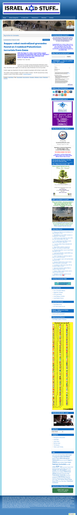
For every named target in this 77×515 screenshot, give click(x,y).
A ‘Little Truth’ (24, 17)
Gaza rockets (60, 462)
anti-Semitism (65, 457)
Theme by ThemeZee (71, 507)
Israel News (10, 77)
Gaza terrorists (26, 77)
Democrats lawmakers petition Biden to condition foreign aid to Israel (61, 268)
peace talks (54, 479)
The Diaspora (56, 445)
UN (57, 481)
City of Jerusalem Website (59, 290)
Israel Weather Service (59, 298)
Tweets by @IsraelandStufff (58, 313)
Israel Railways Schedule (59, 296)
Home (4, 17)
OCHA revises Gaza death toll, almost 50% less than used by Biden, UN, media (62, 238)
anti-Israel (54, 455)
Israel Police (58, 468)
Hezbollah (62, 464)
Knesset (57, 471)
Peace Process (67, 478)
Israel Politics (63, 468)
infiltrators (37, 77)
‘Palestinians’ (35, 17)
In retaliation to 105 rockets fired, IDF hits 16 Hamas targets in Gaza (62, 265)
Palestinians (61, 476)
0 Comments (46, 39)
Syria (59, 479)
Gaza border (19, 77)
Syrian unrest (64, 479)
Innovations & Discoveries (59, 437)
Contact (51, 17)
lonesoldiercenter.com (62, 222)
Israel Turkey (68, 468)
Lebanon (62, 471)
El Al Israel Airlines (58, 294)
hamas (55, 464)
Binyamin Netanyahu (63, 460)
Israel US (55, 470)
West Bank (63, 481)
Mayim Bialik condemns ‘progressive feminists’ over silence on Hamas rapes (61, 247)
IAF (67, 464)
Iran (61, 467)
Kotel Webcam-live (58, 304)
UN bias (59, 481)
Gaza (54, 462)
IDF (57, 466)
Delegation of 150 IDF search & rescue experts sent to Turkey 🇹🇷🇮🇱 (61, 274)
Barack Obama (56, 458)
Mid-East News (57, 443)
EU (71, 460)
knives (40, 77)
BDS (61, 458)
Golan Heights (67, 462)
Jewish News (56, 441)
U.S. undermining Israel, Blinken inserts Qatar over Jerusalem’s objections (61, 241)
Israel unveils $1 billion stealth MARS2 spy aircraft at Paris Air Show (62, 253)
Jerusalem (63, 470)
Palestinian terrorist (59, 478)
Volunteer (43, 17)
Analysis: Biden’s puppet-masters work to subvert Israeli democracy (62, 271)
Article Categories (13, 17)
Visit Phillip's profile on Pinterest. (59, 319)
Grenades (32, 77)
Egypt (69, 460)
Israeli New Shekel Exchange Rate (63, 283)
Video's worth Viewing (58, 446)
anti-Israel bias (61, 455)
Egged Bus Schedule (58, 292)
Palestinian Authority (58, 475)
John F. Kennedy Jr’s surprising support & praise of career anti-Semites (62, 256)
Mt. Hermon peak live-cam (59, 306)
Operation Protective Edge (63, 473)
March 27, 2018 (15, 39)
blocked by (62, 490)
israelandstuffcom (8, 39)
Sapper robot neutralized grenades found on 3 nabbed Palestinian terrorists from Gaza (25, 47)
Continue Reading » (27, 74)
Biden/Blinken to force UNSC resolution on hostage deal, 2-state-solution (62, 235)
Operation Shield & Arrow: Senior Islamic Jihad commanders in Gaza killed (62, 262)
